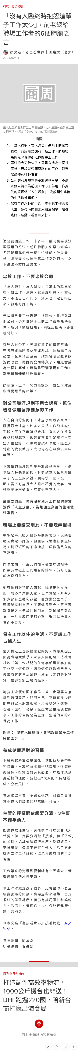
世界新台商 (17, 973)
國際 (6, 973)
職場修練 (17, 6)
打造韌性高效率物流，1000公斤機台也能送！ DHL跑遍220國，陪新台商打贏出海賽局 (37, 995)
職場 (6, 6)
